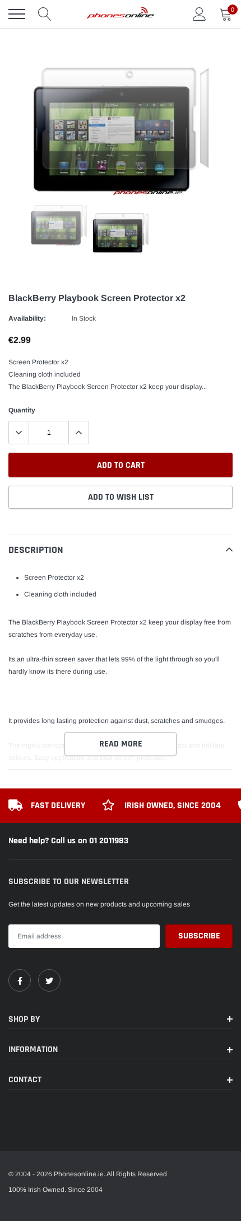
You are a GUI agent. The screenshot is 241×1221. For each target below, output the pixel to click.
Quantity (21, 410)
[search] (45, 14)
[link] (19, 980)
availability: (27, 318)
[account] (199, 14)
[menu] (16, 14)
